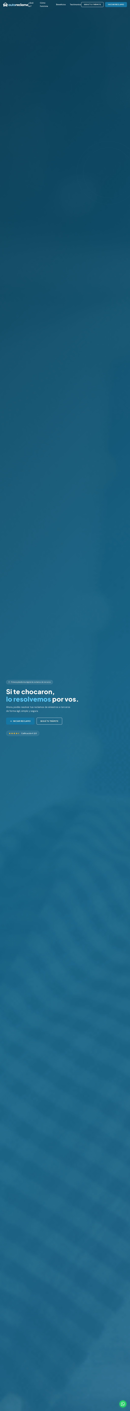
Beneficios (61, 4)
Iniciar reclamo (116, 4)
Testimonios (75, 4)
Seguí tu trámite (92, 4)
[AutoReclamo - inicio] (15, 5)
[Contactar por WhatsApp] (122, 1403)
